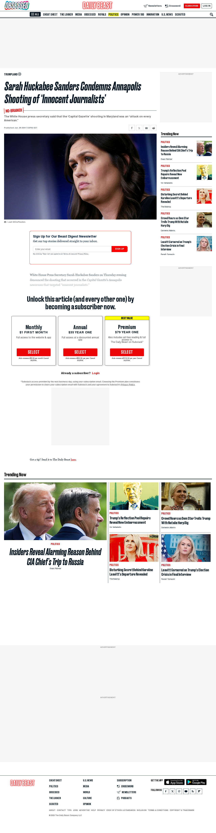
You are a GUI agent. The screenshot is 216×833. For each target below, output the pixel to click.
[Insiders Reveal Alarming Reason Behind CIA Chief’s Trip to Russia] (204, 155)
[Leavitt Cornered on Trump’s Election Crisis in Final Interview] (204, 250)
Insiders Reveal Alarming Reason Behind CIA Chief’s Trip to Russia (55, 557)
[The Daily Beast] (98, 6)
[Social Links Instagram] (179, 792)
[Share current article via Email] (146, 128)
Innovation (152, 14)
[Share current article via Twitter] (139, 128)
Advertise (84, 810)
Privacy (101, 810)
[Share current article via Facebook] (132, 128)
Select (34, 352)
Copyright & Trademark (182, 810)
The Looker (66, 14)
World (86, 792)
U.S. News (167, 14)
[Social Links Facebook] (165, 792)
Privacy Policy (83, 254)
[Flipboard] (199, 792)
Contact (61, 810)
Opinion (125, 14)
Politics (113, 14)
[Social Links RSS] (192, 792)
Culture (87, 798)
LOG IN (206, 6)
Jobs (75, 810)
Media (78, 14)
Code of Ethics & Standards (121, 810)
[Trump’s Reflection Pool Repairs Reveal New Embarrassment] (204, 178)
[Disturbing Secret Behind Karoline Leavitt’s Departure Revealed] (204, 202)
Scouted (180, 14)
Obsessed (90, 14)
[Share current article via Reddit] (154, 128)
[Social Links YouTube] (186, 792)
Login (96, 373)
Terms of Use (68, 254)
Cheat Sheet (50, 14)
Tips (69, 810)
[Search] (211, 14)
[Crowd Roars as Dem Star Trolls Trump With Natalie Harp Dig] (204, 226)
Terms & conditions (158, 810)
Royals (102, 14)
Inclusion (141, 810)
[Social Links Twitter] (172, 792)
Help (93, 810)
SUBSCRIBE (191, 6)
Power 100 (138, 14)
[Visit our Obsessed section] (27, 6)
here (73, 459)
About (52, 810)
